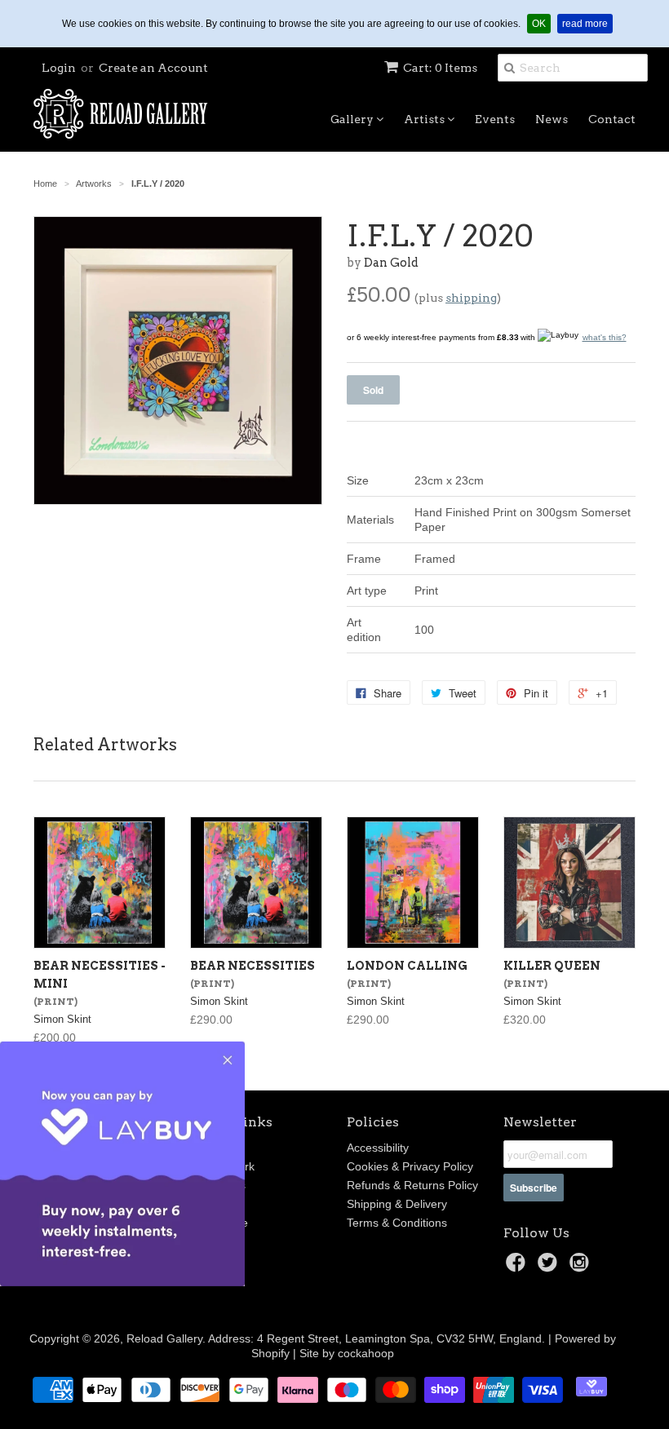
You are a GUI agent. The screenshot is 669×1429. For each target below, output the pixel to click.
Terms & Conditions (397, 1222)
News (551, 119)
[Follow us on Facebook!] (518, 1267)
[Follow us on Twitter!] (550, 1267)
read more (587, 23)
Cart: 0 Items (440, 67)
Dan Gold (391, 262)
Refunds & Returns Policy (412, 1185)
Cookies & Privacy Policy (410, 1166)
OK (541, 23)
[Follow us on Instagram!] (581, 1267)
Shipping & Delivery (397, 1203)
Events (495, 119)
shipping (471, 297)
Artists (425, 119)
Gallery (353, 119)
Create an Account (153, 67)
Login (59, 67)
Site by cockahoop (346, 1353)
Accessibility (378, 1147)
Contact (612, 119)
